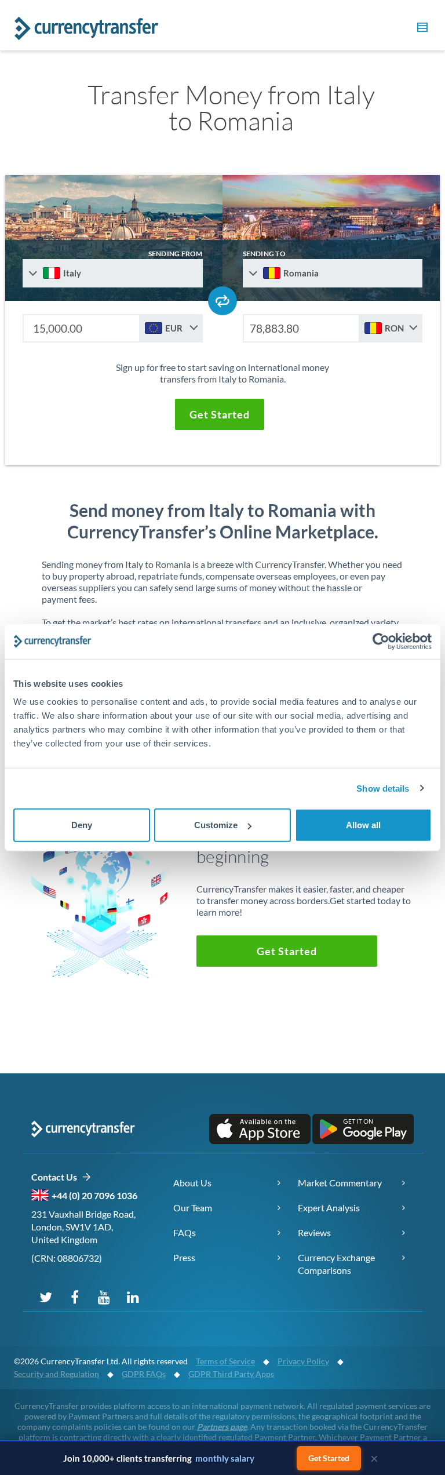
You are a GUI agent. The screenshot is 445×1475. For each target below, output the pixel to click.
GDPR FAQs (144, 1374)
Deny (81, 825)
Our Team (192, 1207)
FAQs (184, 1232)
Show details (382, 788)
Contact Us (56, 1176)
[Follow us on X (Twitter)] (45, 1296)
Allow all (363, 825)
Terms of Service (225, 1361)
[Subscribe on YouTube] (103, 1296)
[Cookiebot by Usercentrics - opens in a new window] (381, 641)
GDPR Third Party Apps (231, 1374)
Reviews (314, 1232)
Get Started (328, 1458)
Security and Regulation (56, 1374)
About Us (192, 1182)
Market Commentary (340, 1182)
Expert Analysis (329, 1207)
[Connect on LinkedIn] (132, 1296)
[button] (420, 29)
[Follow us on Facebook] (74, 1296)
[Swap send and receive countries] (222, 300)
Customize (216, 825)
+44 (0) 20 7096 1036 (94, 1195)
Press (184, 1257)
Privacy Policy (303, 1361)
